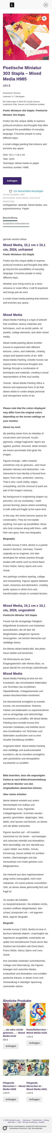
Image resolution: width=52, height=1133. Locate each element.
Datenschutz (37, 1120)
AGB (19, 1122)
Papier (25, 208)
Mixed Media (22, 198)
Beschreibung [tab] (10, 218)
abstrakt (22, 205)
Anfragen (12, 180)
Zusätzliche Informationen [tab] (16, 223)
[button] (44, 18)
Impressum (27, 1120)
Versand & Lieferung (29, 1122)
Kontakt (41, 1122)
